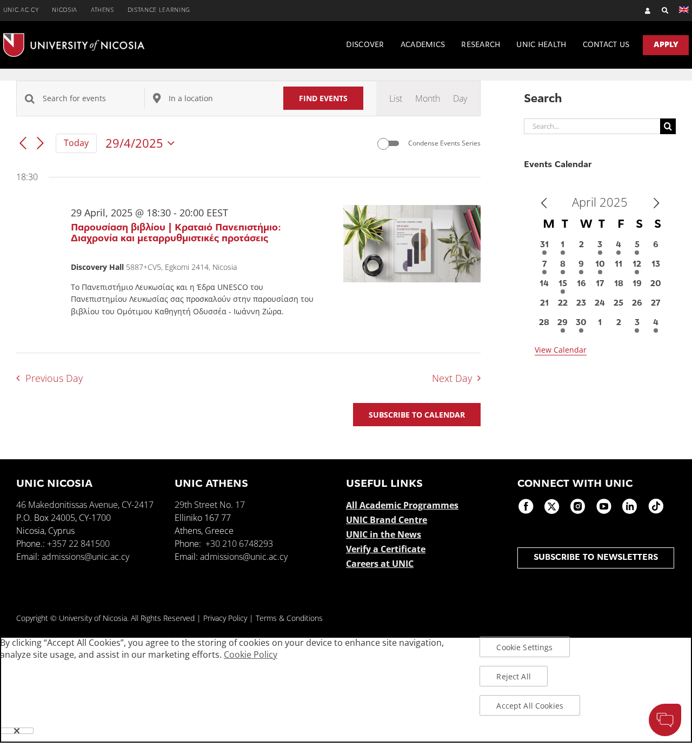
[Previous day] (22, 143)
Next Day (452, 378)
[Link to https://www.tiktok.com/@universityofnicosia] (655, 506)
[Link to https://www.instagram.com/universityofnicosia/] (578, 506)
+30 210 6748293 (239, 544)
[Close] (17, 731)
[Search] (660, 10)
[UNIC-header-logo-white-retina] (73, 37)
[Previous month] (543, 203)
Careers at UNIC (380, 564)
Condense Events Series (444, 143)
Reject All (513, 676)
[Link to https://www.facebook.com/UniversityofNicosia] (526, 506)
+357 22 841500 (78, 544)
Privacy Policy (225, 618)
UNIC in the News (383, 534)
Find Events (323, 98)
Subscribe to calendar (417, 414)
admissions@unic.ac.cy (85, 557)
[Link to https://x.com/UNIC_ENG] (552, 506)
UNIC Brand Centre (386, 520)
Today (76, 143)
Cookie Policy (250, 654)
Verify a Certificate (385, 549)
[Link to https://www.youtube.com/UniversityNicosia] (604, 506)
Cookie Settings (524, 647)
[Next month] (656, 203)
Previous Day (53, 378)
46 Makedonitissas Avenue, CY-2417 (85, 505)
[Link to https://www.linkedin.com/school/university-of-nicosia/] (629, 506)
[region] (346, 690)
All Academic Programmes (402, 505)
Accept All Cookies (529, 705)
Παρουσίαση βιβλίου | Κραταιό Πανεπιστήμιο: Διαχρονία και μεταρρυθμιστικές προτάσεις (176, 233)
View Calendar (561, 350)
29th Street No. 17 (210, 505)
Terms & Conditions (289, 618)
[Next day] (40, 143)
